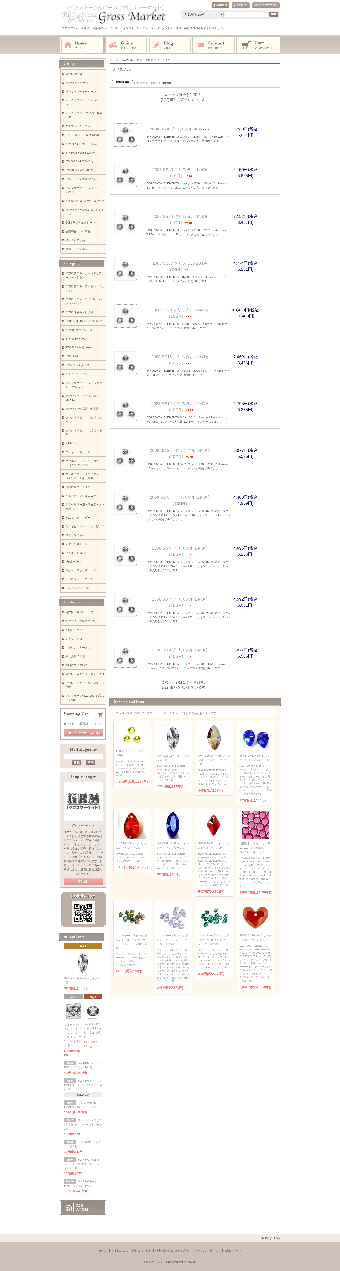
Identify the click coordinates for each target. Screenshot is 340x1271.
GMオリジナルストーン (80, 222)
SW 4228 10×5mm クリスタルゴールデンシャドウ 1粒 (214, 760)
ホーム (82, 45)
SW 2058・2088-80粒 (79, 170)
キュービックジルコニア (80, 495)
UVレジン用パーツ (77, 588)
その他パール (73, 561)
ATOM (82, 1209)
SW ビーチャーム (76, 374)
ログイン (241, 5)
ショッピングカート (259, 45)
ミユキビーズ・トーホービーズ (84, 526)
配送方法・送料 (141, 1250)
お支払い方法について (79, 612)
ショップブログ (75, 638)
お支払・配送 (126, 45)
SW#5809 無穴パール (79, 347)
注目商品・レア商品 (77, 231)
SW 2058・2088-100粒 (80, 152)
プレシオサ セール (76, 82)
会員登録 (220, 5)
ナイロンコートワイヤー (80, 579)
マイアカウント (266, 5)
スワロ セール (74, 74)
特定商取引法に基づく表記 (172, 1250)
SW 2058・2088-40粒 (79, 161)
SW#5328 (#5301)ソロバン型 (83, 321)
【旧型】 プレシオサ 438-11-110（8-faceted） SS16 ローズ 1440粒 (255, 848)
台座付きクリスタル (77, 487)
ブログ (170, 45)
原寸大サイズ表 (75, 656)
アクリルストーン (76, 544)
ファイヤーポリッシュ (79, 452)
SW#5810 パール (76, 338)
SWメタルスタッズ (77, 365)
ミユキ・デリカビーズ (79, 517)
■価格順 (155, 83)
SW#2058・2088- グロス (81, 143)
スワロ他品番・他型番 (80, 312)
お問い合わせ (214, 45)
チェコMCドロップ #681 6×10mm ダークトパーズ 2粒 (83, 1124)
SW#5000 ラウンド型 (79, 330)
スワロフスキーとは (77, 647)
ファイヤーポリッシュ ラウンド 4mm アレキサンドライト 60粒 (172, 939)
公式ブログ (83, 881)
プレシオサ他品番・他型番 (82, 408)
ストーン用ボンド (76, 535)
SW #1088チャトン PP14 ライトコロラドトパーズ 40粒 (83, 1085)
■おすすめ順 (141, 83)
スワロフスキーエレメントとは (84, 674)
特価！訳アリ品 (75, 240)
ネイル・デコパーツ (77, 552)
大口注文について (76, 665)
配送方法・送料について (80, 621)
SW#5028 (71, 356)
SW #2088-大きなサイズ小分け (85, 200)
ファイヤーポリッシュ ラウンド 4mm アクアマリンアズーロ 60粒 (213, 939)
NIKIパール (72, 443)
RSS (79, 1205)
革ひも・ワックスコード (80, 570)
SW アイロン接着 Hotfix (80, 179)
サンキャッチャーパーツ (80, 91)
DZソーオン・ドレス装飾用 (82, 135)
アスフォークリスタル (79, 126)
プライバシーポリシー (206, 1250)
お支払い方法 (119, 1250)
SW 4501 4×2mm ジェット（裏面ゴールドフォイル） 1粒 (82, 1164)
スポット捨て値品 (76, 249)
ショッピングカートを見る (83, 733)
